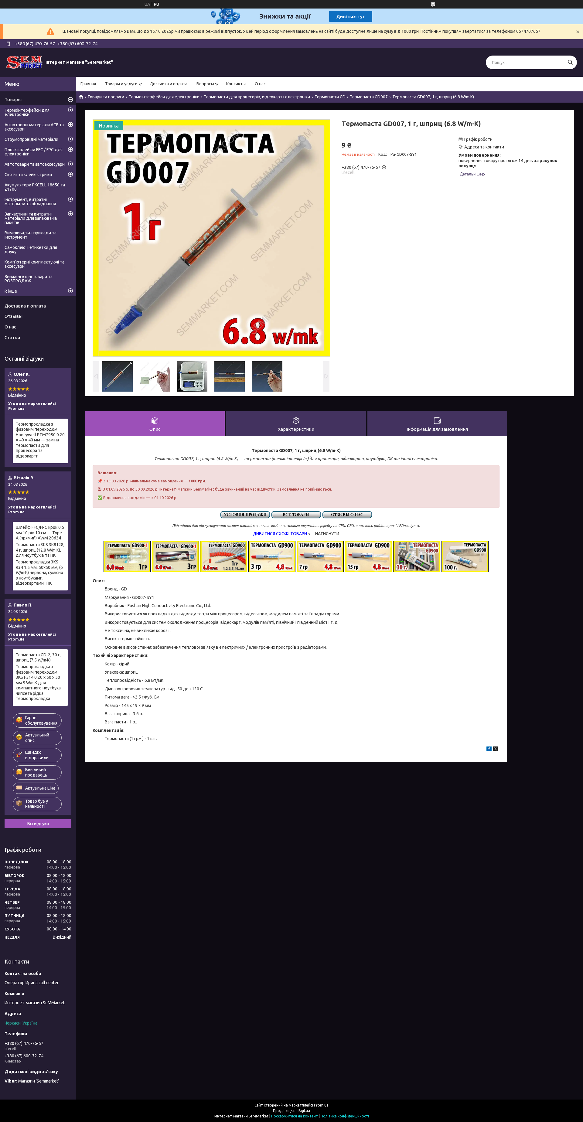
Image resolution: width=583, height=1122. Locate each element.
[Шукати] (570, 62)
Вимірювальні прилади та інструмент (30, 235)
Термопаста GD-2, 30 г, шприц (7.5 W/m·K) (38, 657)
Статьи (12, 337)
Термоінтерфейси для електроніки (164, 96)
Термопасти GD (330, 96)
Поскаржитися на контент (294, 1116)
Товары (13, 99)
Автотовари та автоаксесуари (35, 164)
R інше (11, 291)
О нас (260, 83)
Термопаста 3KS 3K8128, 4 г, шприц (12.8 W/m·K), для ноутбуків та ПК (40, 550)
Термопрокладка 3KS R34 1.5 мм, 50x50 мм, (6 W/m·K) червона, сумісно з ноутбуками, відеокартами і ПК (39, 572)
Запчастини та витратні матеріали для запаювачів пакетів (31, 218)
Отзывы (13, 316)
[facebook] (489, 749)
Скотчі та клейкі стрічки (28, 174)
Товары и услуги (121, 83)
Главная (88, 83)
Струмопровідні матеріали (31, 139)
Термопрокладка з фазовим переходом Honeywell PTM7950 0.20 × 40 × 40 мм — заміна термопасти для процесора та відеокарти (40, 440)
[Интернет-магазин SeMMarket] (24, 62)
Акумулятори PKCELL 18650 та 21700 (35, 187)
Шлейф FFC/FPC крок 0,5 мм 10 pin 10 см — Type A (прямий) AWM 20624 (40, 532)
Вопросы (205, 83)
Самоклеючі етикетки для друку (31, 249)
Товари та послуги (105, 96)
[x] (495, 749)
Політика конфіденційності (345, 1116)
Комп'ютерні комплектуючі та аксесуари (34, 264)
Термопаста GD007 (369, 96)
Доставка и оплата (168, 83)
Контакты (236, 83)
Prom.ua (321, 1105)
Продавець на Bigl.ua (291, 1111)
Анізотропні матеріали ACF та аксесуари (34, 126)
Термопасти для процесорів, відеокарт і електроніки (257, 96)
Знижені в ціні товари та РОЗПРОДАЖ (29, 278)
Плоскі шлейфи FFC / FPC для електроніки (34, 151)
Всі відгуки (38, 823)
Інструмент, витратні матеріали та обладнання (30, 201)
